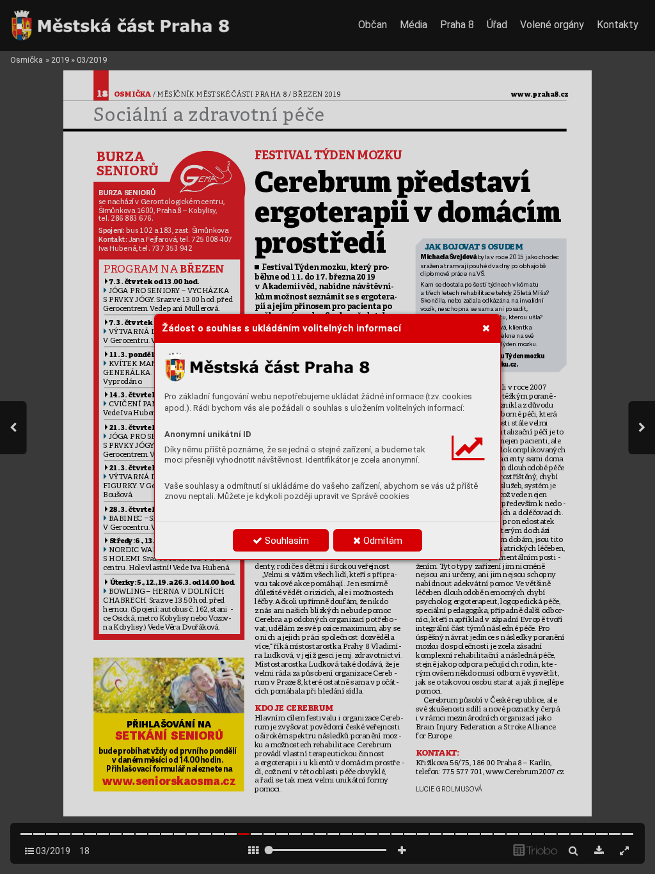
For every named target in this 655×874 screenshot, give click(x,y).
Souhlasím (285, 540)
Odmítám (381, 540)
